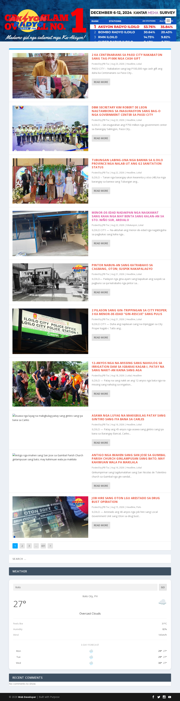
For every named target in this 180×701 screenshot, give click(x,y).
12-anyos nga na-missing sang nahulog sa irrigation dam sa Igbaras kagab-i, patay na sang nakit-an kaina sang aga (128, 366)
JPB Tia (105, 63)
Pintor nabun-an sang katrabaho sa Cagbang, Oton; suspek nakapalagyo (122, 267)
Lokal (139, 63)
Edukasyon (131, 225)
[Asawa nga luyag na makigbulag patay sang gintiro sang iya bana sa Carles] (50, 418)
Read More (101, 82)
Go (163, 587)
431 (43, 545)
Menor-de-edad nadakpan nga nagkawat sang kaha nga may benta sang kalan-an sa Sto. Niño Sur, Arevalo (128, 216)
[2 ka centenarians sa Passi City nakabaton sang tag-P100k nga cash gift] (50, 75)
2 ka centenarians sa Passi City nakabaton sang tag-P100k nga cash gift (127, 56)
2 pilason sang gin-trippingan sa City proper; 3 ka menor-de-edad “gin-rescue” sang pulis (129, 312)
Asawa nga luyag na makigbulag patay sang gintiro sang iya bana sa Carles (129, 417)
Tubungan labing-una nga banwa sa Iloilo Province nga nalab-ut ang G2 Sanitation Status (127, 163)
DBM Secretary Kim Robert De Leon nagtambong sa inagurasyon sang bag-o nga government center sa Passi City (126, 111)
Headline (130, 63)
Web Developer (27, 697)
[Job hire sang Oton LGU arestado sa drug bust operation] (50, 517)
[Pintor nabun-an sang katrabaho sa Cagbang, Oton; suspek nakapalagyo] (50, 282)
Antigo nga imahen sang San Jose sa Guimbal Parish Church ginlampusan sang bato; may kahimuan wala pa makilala (129, 458)
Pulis (138, 507)
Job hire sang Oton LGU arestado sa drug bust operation (126, 500)
